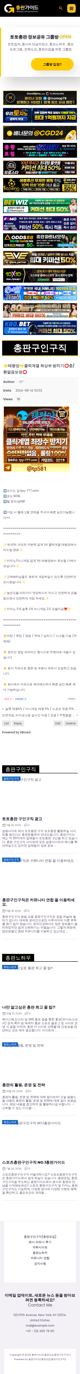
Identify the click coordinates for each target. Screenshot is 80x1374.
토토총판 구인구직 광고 (22, 818)
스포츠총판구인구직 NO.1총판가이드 (33, 1162)
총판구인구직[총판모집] (40, 1237)
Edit (58, 723)
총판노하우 (40, 1253)
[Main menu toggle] (71, 8)
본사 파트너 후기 (40, 1242)
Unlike (20, 699)
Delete (71, 723)
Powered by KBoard (16, 732)
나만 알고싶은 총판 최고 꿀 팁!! (28, 1007)
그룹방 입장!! (52, 64)
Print (72, 699)
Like (8, 699)
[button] (61, 8)
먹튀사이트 (40, 1247)
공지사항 (40, 1264)
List (6, 723)
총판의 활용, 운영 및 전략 (23, 1084)
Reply (18, 723)
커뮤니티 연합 (40, 1258)
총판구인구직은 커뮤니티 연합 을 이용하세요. (38, 902)
